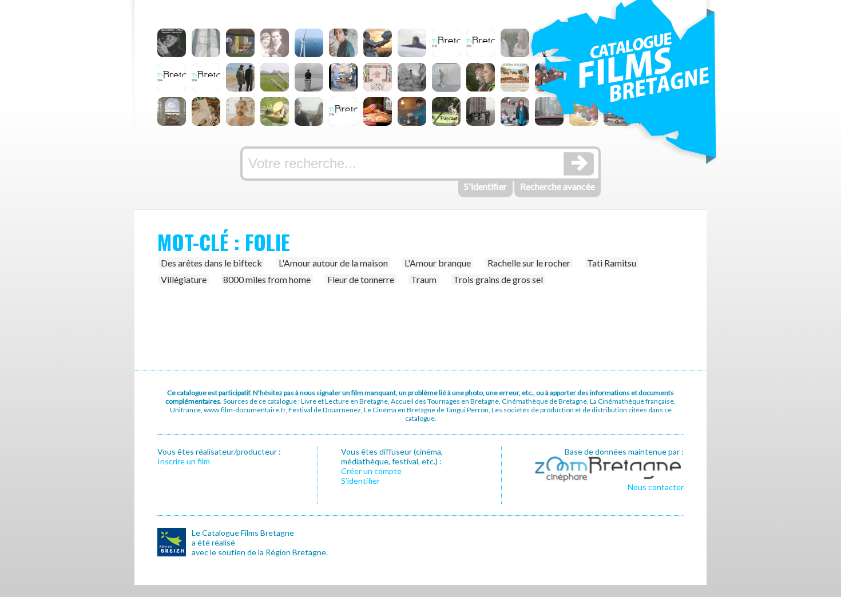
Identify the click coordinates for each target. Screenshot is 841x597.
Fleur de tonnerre (360, 279)
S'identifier (485, 186)
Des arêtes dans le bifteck (211, 262)
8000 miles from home (267, 279)
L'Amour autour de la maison (333, 262)
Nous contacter (656, 487)
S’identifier (360, 480)
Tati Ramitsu (611, 262)
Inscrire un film (183, 461)
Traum (424, 279)
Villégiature (184, 279)
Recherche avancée (557, 186)
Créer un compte (371, 471)
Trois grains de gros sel (498, 279)
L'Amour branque (437, 262)
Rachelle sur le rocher (528, 262)
